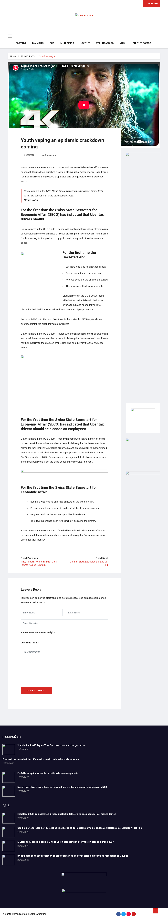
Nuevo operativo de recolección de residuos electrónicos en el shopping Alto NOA (62, 787)
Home (13, 56)
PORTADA (21, 43)
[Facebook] (118, 914)
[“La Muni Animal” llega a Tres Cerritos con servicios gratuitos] (8, 749)
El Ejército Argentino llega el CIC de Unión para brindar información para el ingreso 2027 (65, 842)
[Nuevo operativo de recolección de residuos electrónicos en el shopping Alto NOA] (8, 791)
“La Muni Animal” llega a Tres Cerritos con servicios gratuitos (51, 745)
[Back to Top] (155, 911)
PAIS (52, 43)
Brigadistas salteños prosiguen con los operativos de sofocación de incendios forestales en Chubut (72, 856)
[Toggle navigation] (10, 36)
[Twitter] (123, 914)
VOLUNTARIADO (105, 43)
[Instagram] (128, 914)
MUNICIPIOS (67, 43)
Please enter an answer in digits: (38, 632)
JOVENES (85, 43)
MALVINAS (38, 43)
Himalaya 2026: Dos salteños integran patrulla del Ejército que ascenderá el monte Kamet (66, 814)
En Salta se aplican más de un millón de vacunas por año (47, 773)
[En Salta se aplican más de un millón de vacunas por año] (8, 777)
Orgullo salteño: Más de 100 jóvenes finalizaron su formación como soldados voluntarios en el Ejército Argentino (79, 828)
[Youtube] (134, 914)
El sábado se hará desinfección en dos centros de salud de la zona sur (40, 759)
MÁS (122, 43)
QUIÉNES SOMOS (142, 43)
